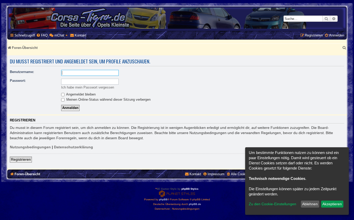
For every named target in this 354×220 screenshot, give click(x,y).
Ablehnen (310, 204)
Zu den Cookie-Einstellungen (272, 204)
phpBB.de (195, 204)
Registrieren (21, 159)
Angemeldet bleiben (80, 94)
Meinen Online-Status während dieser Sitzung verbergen (108, 99)
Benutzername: (22, 72)
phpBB (163, 199)
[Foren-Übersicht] (177, 18)
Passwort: (18, 81)
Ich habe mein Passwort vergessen (87, 87)
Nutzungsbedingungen (30, 147)
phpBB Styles (190, 188)
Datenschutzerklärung (73, 147)
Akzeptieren (332, 204)
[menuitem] (42, 35)
